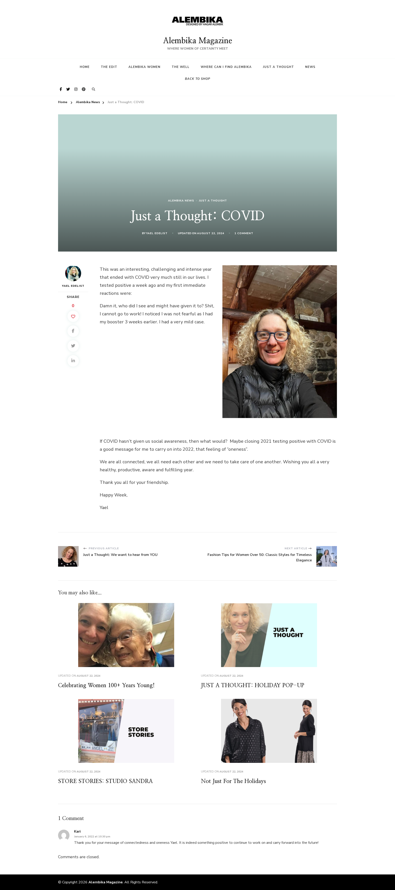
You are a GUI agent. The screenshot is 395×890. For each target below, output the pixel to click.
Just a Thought (278, 67)
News (310, 67)
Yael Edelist (157, 233)
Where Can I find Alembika (226, 67)
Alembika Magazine (197, 41)
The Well (180, 67)
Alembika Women (144, 67)
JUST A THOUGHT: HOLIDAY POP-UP (252, 685)
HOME (85, 67)
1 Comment (244, 233)
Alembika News (181, 200)
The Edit (109, 67)
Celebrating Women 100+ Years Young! (106, 685)
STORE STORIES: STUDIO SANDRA (105, 781)
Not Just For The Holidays (233, 781)
